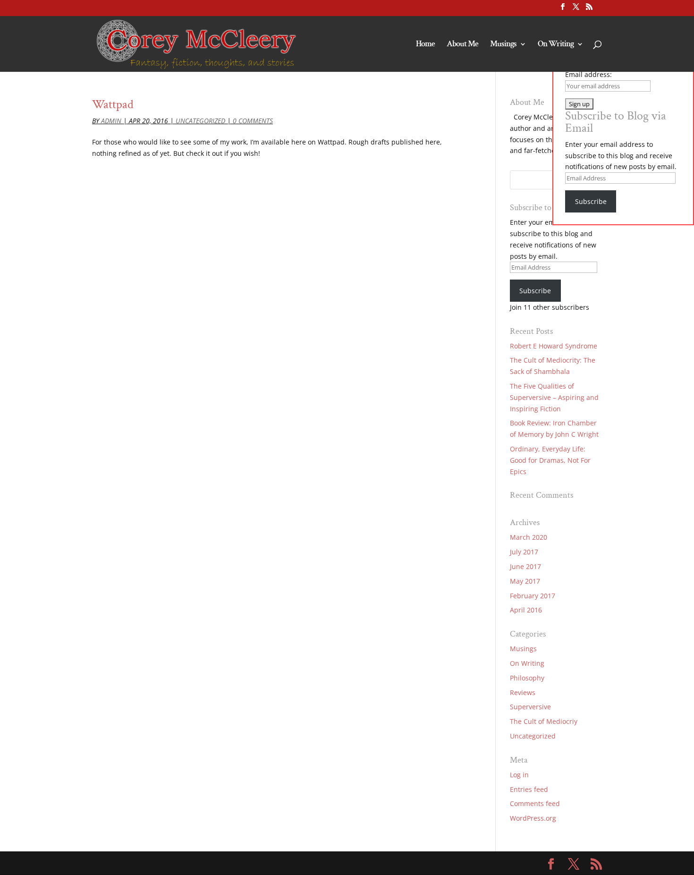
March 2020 (528, 537)
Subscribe (535, 290)
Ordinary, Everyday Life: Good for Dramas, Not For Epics (550, 460)
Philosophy (527, 677)
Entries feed (529, 789)
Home (425, 45)
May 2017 (525, 581)
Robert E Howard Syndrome (553, 345)
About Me (462, 45)
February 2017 (532, 595)
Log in (519, 774)
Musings (503, 45)
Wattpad (113, 104)
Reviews (522, 692)
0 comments (253, 120)
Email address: (588, 74)
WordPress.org (533, 818)
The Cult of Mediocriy (543, 721)
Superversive (530, 706)
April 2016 (526, 609)
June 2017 (525, 566)
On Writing (556, 45)
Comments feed (535, 803)
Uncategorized (200, 120)
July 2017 (524, 551)
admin (111, 120)
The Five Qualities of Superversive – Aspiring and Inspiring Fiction (554, 397)
